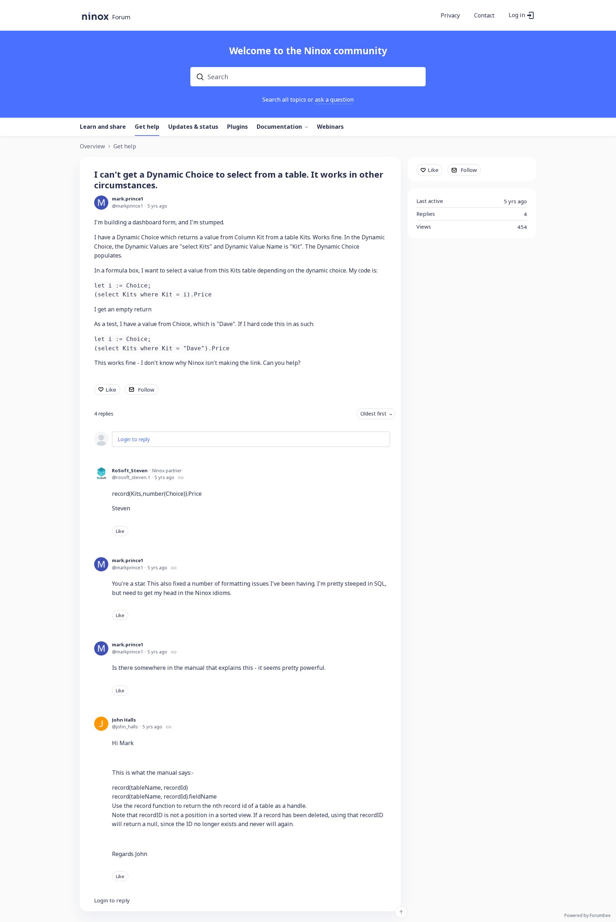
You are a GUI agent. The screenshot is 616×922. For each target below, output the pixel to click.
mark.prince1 (127, 198)
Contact (484, 15)
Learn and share (103, 127)
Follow (146, 389)
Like (111, 389)
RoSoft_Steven (130, 470)
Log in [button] (517, 15)
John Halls (124, 720)
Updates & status (193, 127)
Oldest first (373, 413)
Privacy (450, 15)
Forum (121, 17)
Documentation (279, 127)
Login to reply (134, 439)
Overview (92, 146)
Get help (147, 127)
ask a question (334, 99)
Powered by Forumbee (587, 915)
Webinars (330, 127)
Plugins (237, 127)
